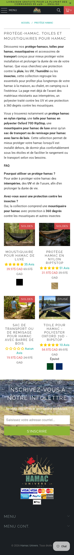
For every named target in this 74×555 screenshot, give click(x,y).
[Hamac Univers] (37, 10)
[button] (14, 264)
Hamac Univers (29, 545)
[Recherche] (59, 10)
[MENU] (2, 10)
